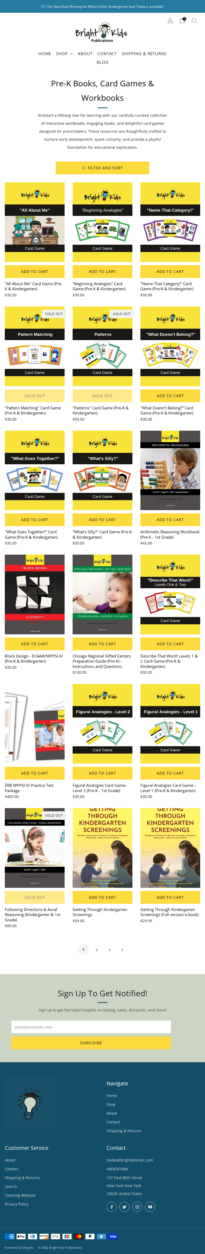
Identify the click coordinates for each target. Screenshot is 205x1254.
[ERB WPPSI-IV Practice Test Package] (35, 724)
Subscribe (91, 1042)
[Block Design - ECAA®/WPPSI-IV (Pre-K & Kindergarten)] (35, 594)
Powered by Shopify (19, 1247)
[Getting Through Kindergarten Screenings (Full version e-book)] (170, 848)
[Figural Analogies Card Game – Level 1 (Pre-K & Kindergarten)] (170, 724)
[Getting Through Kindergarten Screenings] (102, 848)
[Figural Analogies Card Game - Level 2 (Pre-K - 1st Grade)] (102, 724)
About (112, 1113)
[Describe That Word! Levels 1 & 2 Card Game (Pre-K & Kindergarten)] (170, 594)
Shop (111, 1104)
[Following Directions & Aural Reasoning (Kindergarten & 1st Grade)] (35, 848)
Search (11, 1186)
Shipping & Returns (124, 1130)
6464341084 (117, 1168)
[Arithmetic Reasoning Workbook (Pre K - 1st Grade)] (170, 470)
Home (112, 1095)
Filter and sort (105, 167)
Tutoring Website (20, 1195)
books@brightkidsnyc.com (130, 1160)
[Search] (194, 20)
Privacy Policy (17, 1204)
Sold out (35, 395)
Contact (113, 1121)
